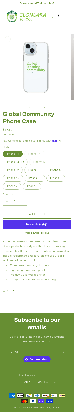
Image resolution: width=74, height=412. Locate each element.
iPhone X (32, 186)
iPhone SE (34, 178)
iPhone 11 (34, 170)
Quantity (8, 194)
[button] (52, 16)
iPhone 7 (12, 186)
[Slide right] (45, 106)
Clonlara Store (30, 408)
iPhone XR (56, 170)
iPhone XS (13, 178)
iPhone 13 (41, 162)
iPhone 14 (36, 154)
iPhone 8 (55, 178)
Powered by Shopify (49, 408)
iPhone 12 (13, 170)
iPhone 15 (13, 154)
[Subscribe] (63, 352)
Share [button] (10, 290)
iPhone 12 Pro (15, 162)
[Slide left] (29, 106)
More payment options (37, 233)
